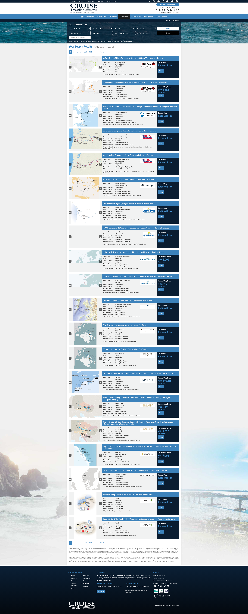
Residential (86, 586)
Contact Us (74, 578)
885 (90, 52)
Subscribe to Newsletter (167, 4)
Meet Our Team (87, 578)
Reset (168, 28)
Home (168, 20)
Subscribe (101, 591)
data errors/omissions (151, 554)
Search (168, 33)
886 (96, 52)
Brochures (86, 575)
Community (86, 580)
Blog (72, 588)
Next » (102, 52)
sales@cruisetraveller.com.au (164, 580)
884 (85, 52)
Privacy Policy (86, 583)
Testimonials (74, 580)
